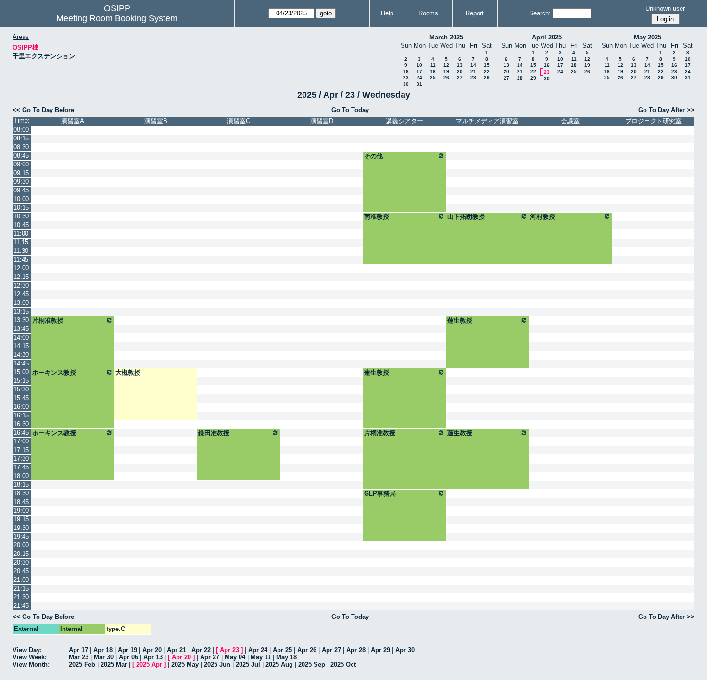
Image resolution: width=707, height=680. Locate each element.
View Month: (31, 664)
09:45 (21, 190)
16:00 (21, 406)
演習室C (238, 121)
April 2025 (547, 37)
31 (419, 84)
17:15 (21, 449)
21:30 (21, 597)
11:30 (20, 250)
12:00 (21, 268)
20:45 (21, 571)
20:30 (21, 562)
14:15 (21, 346)
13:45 (21, 328)
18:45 (21, 501)
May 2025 (647, 37)
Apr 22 (201, 650)
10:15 (21, 207)
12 (446, 65)
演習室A (72, 121)
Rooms (428, 13)
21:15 (21, 588)
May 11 (261, 657)
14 (473, 65)
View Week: (30, 657)
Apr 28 (356, 650)
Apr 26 (306, 650)
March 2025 (446, 37)
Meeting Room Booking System (116, 18)
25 (433, 77)
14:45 (21, 363)
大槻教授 (127, 372)
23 (406, 77)
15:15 (21, 380)
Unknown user (665, 8)
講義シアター (404, 121)
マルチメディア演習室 (487, 121)
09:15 (21, 172)
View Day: (27, 650)
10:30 (21, 216)
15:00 (21, 372)
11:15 (20, 242)
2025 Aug (279, 664)
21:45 (21, 605)
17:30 (21, 458)
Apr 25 (282, 650)
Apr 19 (127, 650)
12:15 (21, 276)
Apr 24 (257, 650)
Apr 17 (78, 650)
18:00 (21, 475)
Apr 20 (152, 650)
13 (460, 65)
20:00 (21, 545)
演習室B (155, 121)
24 (419, 77)
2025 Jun (217, 664)
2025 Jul (248, 664)
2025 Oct (343, 664)
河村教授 (542, 216)
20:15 (21, 553)
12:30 (21, 285)
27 (460, 77)
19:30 (21, 527)
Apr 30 (405, 650)
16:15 (21, 415)
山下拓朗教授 (466, 216)
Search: (540, 13)
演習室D (321, 121)
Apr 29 (380, 650)
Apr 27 (331, 650)
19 (446, 71)
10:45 (21, 224)
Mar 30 (104, 657)
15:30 (21, 389)
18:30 (21, 493)
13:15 (21, 311)
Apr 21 (176, 650)
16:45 (21, 432)
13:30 (21, 320)
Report (475, 13)
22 (487, 71)
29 (487, 77)
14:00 (21, 337)
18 (433, 71)
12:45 (21, 294)
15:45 (21, 398)
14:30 (21, 354)
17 (419, 71)
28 (473, 77)
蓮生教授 (459, 320)
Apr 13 (153, 657)
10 (419, 65)
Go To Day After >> (666, 109)
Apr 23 (229, 650)
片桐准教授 (47, 320)
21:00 (21, 579)
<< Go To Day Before (43, 109)
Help (387, 13)
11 (433, 65)
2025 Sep (311, 664)
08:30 (21, 147)
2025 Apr (149, 664)
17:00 (21, 441)
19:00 (21, 510)
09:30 (21, 181)
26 (446, 77)
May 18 (286, 657)
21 (473, 71)
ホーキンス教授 (54, 372)
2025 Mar (114, 664)
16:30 (21, 424)
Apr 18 (103, 650)
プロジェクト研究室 (653, 121)
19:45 (21, 536)
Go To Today (350, 109)
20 (460, 71)
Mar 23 (78, 657)
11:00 (20, 233)
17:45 (21, 467)
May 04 (235, 657)
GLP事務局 (380, 493)
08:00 (21, 129)
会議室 (570, 121)
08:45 (21, 155)
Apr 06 (128, 657)
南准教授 (376, 216)
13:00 (21, 302)
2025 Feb (82, 664)
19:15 (21, 519)
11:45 (20, 259)
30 (406, 84)
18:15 (21, 484)
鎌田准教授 (213, 433)
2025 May (185, 664)
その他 (373, 156)
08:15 (21, 138)
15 (487, 65)
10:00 (21, 198)
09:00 (21, 164)
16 (406, 71)
